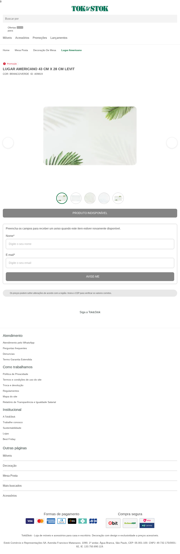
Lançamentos (58, 37)
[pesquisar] (173, 19)
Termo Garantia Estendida (17, 359)
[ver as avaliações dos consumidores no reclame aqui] (130, 523)
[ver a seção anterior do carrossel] (172, 143)
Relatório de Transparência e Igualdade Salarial (29, 402)
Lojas (6, 433)
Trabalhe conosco (13, 422)
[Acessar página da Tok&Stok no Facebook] (75, 319)
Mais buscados (12, 485)
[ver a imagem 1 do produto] (62, 198)
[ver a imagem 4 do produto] (104, 198)
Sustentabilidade (12, 427)
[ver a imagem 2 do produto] (76, 198)
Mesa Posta (21, 50)
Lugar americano (71, 50)
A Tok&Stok (9, 416)
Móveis (7, 37)
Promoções (40, 37)
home (6, 50)
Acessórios (22, 37)
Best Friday (9, 439)
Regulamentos (11, 390)
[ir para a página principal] (90, 8)
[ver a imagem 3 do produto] (90, 198)
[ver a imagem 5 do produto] (118, 198)
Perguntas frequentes (15, 348)
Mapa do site (10, 396)
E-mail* (10, 254)
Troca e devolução (13, 385)
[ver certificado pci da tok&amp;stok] (147, 523)
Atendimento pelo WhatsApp (18, 342)
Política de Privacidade (15, 374)
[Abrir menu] (30, 8)
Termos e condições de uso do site (22, 379)
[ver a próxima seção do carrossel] (8, 143)
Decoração (10, 465)
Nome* (10, 235)
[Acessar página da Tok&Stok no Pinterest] (95, 319)
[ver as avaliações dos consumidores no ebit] (113, 523)
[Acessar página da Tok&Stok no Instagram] (85, 319)
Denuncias (9, 353)
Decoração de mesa (44, 50)
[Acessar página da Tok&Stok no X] (105, 319)
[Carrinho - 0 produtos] (175, 8)
